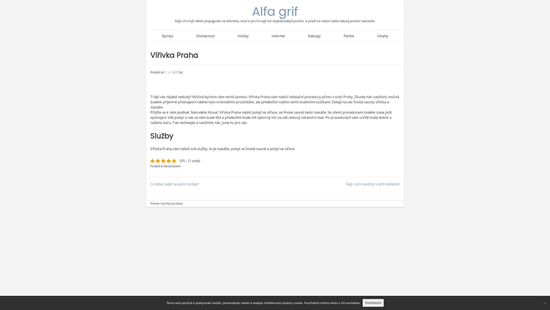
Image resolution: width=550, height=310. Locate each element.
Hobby (243, 36)
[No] (544, 303)
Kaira (179, 203)
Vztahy (382, 36)
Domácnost (205, 36)
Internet (278, 36)
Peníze (349, 36)
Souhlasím (373, 303)
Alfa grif (275, 11)
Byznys (167, 36)
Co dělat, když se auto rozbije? (174, 184)
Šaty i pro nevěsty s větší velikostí (373, 184)
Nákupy (314, 36)
